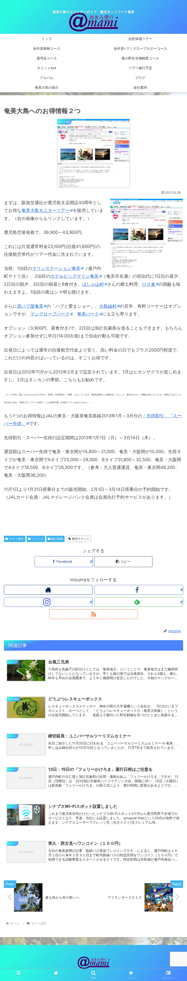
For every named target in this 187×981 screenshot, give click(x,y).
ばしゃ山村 (93, 284)
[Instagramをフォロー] (48, 602)
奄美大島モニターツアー (45, 210)
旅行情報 (57, 539)
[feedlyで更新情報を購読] (138, 602)
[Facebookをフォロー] (138, 590)
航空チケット (81, 539)
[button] (123, 561)
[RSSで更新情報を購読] (93, 614)
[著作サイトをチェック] (48, 590)
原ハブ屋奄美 (30, 306)
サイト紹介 (16, 539)
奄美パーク (88, 313)
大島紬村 (108, 306)
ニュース (38, 539)
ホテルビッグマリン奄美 (74, 276)
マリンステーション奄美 (56, 268)
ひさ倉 (148, 284)
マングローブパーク (50, 313)
